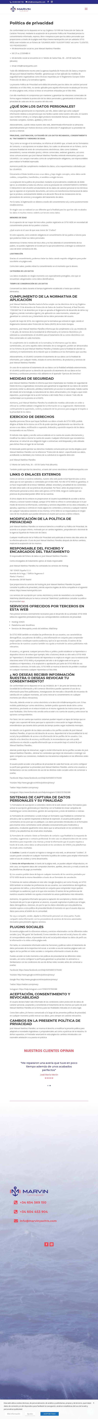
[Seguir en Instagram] (52, 1244)
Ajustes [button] (30, 1414)
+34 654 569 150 (18, 2)
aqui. (23, 601)
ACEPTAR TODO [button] (50, 1414)
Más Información (13, 1414)
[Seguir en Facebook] (46, 1244)
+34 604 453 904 (34, 1212)
